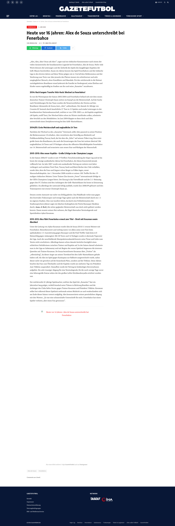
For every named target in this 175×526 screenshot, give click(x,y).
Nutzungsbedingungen (34, 508)
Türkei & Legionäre (113, 16)
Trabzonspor (93, 16)
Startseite (29, 21)
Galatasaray (76, 16)
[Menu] (7, 16)
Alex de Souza (32, 471)
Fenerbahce (61, 16)
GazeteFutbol (144, 522)
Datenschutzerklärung (34, 505)
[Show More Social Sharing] (73, 48)
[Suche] (168, 2)
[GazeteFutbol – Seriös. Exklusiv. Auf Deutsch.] (87, 9)
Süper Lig (34, 16)
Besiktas (46, 16)
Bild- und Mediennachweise (35, 511)
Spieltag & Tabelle (74, 2)
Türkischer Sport (134, 16)
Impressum (30, 502)
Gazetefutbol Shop (101, 2)
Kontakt (29, 499)
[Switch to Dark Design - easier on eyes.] (165, 2)
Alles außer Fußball (87, 2)
